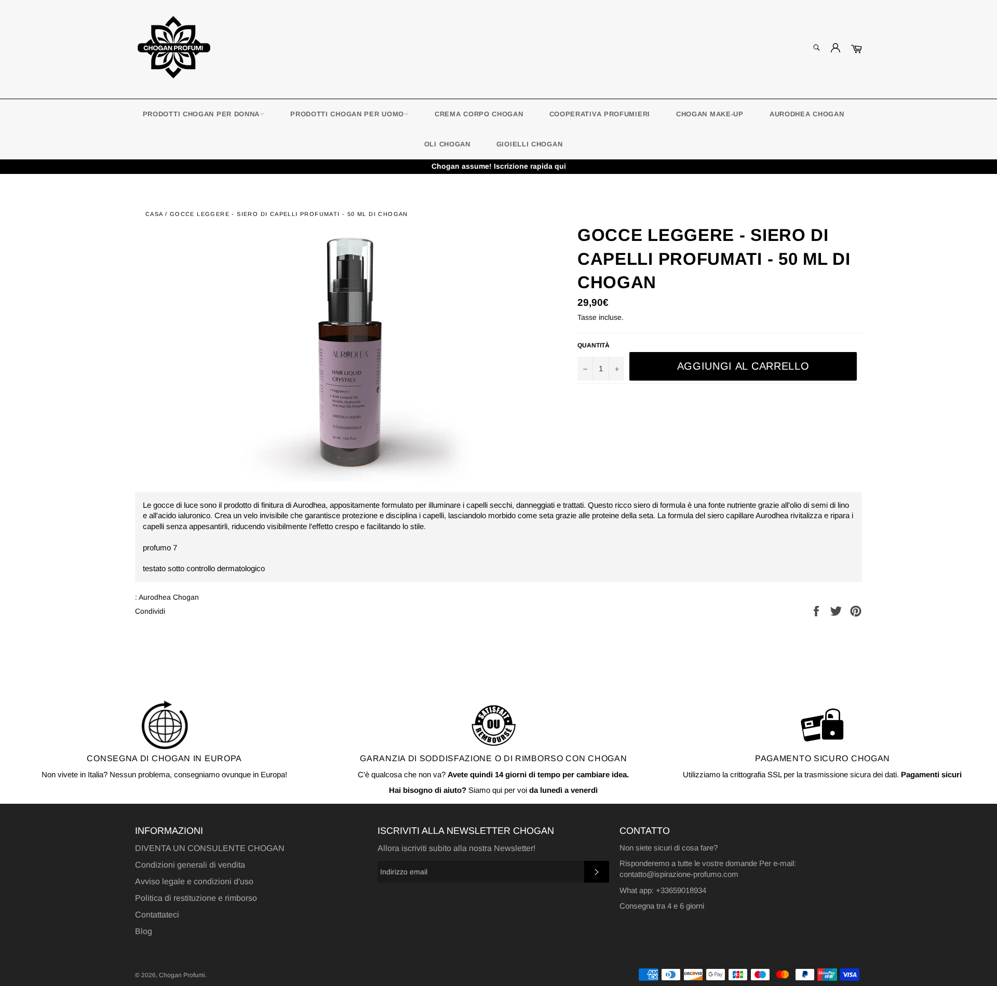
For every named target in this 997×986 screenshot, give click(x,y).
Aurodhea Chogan (807, 114)
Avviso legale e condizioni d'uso (194, 881)
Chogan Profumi (182, 975)
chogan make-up (710, 114)
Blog (143, 931)
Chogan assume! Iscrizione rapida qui (499, 166)
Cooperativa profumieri (599, 114)
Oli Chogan (447, 144)
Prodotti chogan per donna (201, 114)
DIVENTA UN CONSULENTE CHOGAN (210, 848)
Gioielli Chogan (529, 144)
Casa (154, 214)
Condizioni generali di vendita (190, 864)
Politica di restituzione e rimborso (196, 898)
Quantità (593, 345)
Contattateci (157, 914)
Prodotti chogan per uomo (347, 114)
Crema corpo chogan (479, 114)
